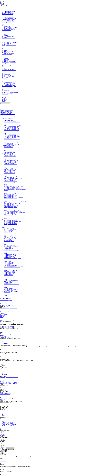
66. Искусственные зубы (6, 74)
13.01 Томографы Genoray (8, 260)
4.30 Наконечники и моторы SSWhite (10, 180)
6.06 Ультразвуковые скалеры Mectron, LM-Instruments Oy (14, 197)
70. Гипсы (4, 78)
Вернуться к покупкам (4, 463)
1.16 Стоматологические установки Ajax (11, 134)
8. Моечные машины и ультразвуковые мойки (10, 23)
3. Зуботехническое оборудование (8, 13)
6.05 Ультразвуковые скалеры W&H (10, 196)
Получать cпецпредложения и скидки (8, 449)
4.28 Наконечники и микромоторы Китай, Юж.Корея (13, 178)
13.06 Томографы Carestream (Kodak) (10, 265)
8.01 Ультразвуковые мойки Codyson (10, 220)
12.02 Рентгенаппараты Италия (9, 253)
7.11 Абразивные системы (8, 217)
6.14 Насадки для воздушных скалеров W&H (12, 203)
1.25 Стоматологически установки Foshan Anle (12, 139)
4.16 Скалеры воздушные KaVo (9, 167)
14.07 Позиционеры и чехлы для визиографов (12, 277)
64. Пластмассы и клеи (6, 72)
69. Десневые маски (5, 77)
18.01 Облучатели (7, 292)
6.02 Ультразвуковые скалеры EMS (10, 193)
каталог (1, 9)
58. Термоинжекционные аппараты (8, 66)
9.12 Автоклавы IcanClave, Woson (10, 238)
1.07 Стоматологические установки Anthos (11, 126)
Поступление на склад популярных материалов (8, 308)
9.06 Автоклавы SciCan (8, 233)
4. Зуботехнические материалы (7, 14)
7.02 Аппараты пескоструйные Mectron (11, 209)
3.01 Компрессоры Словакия (9, 146)
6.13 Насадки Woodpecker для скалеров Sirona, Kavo (13, 202)
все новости (2, 312)
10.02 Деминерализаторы (8, 248)
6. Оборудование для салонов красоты (8, 425)
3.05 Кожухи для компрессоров (9, 149)
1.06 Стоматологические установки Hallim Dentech (13, 125)
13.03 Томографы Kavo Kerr (9, 262)
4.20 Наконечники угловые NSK (9, 171)
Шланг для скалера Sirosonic (5, 394)
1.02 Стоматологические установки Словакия (12, 122)
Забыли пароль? (3, 434)
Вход (1, 7)
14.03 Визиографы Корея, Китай (9, 274)
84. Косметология (5, 94)
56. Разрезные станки (6, 64)
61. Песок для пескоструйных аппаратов (9, 70)
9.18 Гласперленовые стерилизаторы (10, 243)
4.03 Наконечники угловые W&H (10, 156)
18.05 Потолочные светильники (9, 295)
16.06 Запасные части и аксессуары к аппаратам (12, 286)
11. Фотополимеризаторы (6, 26)
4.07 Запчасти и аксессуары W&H (10, 159)
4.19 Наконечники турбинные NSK (10, 170)
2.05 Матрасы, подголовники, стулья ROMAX (12, 144)
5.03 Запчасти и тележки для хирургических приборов (13, 186)
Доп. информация (5, 343)
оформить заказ (10, 463)
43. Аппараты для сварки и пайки (8, 53)
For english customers (3, 428)
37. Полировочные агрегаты (7, 47)
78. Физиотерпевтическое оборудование (9, 86)
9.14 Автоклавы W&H (8, 240)
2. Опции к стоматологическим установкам (9, 18)
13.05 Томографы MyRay (8, 264)
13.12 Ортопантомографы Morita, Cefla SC (11, 269)
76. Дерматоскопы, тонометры (7, 84)
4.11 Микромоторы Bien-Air (9, 163)
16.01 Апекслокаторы (8, 282)
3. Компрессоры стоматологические (8, 19)
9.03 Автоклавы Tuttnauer (8, 230)
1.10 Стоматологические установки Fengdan (11, 129)
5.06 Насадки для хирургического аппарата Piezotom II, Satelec (15, 189)
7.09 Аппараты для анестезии (9, 216)
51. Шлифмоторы (5, 60)
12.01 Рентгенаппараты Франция (10, 252)
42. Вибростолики (5, 52)
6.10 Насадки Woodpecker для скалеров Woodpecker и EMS (14, 200)
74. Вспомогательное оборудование (8, 82)
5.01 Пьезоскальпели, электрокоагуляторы (11, 184)
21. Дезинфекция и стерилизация (8, 36)
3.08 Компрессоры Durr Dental (9, 152)
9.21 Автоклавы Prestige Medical (9, 245)
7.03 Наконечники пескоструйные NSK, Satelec (12, 210)
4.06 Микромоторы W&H (8, 158)
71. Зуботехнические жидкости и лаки (8, 79)
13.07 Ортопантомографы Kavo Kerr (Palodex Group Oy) (13, 266)
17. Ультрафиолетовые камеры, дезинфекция (10, 289)
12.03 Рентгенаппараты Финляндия (10, 254)
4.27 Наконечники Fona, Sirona (9, 177)
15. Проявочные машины (6, 30)
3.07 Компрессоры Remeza (8, 151)
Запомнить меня (4, 433)
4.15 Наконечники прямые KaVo (9, 166)
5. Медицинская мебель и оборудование (9, 424)
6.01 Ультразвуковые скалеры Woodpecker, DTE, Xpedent (13, 192)
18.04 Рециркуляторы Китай (9, 294)
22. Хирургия (4, 37)
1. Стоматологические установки (8, 17)
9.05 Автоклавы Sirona (8, 232)
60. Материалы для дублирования (8, 69)
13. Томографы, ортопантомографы (8, 28)
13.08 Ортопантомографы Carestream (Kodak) (12, 267)
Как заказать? (4, 97)
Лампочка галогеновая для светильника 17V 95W (8, 388)
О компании (4, 99)
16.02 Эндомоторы (7, 283)
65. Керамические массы (6, 73)
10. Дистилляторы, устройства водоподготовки (10, 25)
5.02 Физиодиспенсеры (8, 185)
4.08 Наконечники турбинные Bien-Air (11, 160)
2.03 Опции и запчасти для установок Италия (12, 142)
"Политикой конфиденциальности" (19, 429)
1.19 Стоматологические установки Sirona (11, 137)
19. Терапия (4, 34)
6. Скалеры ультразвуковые (7, 22)
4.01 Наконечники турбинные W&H (10, 154)
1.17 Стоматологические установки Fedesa (11, 135)
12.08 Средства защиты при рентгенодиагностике (12, 258)
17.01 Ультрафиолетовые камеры (9, 290)
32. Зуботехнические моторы (7, 43)
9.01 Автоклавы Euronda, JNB (9, 228)
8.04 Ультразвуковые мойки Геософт (10, 223)
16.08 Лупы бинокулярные (8, 288)
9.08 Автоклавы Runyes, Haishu (9, 234)
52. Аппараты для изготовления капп (8, 61)
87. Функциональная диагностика (8, 89)
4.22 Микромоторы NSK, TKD (9, 173)
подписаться (2, 399)
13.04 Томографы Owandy (8, 263)
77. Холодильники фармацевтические (8, 85)
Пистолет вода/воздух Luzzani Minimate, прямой (8, 383)
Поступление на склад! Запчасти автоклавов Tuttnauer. (9, 311)
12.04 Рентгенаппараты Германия (10, 255)
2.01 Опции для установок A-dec (10, 140)
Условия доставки (3, 337)
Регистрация (5, 7)
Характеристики (5, 342)
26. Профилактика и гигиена (7, 40)
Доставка (4, 98)
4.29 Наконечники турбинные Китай (10, 179)
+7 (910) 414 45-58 (3, 5)
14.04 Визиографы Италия (8, 275)
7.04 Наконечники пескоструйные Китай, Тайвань (13, 211)
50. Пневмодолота (5, 59)
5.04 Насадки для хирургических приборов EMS (12, 187)
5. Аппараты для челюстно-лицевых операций (10, 21)
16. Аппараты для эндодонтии (7, 281)
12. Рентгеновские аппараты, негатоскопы (9, 27)
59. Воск (3, 68)
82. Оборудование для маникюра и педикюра (10, 92)
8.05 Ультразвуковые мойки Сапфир (10, 224)
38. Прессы (4, 48)
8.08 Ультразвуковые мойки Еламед (10, 226)
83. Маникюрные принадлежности (8, 93)
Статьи (3, 101)
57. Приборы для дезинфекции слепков (9, 65)
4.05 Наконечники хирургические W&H (11, 157)
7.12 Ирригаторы (7, 218)
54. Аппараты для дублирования (7, 63)
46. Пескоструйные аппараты (7, 55)
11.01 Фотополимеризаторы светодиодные (11, 250)
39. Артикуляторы (5, 49)
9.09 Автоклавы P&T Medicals (9, 235)
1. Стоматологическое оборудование (8, 11)
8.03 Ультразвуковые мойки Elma (10, 222)
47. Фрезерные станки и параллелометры (9, 56)
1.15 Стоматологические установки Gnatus (11, 133)
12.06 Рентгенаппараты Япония (9, 257)
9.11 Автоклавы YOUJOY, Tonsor (10, 237)
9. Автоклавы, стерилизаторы (7, 24)
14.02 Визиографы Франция (9, 273)
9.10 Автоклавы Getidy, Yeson (9, 236)
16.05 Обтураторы (7, 285)
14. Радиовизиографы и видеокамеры (8, 29)
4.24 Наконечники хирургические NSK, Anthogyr (12, 174)
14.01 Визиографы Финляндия (9, 272)
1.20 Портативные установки (9, 138)
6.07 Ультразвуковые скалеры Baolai (10, 198)
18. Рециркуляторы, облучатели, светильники (10, 32)
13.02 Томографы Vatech (8, 261)
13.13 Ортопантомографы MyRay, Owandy (11, 270)
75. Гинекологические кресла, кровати (8, 83)
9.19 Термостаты (7, 244)
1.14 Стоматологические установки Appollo (11, 132)
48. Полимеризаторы (5, 57)
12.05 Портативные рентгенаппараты (10, 256)
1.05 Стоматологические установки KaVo (11, 124)
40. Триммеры (4, 50)
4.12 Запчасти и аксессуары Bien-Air (10, 164)
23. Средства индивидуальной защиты (8, 38)
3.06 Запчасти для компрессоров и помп (11, 150)
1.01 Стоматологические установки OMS (11, 121)
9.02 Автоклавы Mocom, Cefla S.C (10, 229)
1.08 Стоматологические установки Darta (11, 127)
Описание (4, 341)
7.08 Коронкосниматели (8, 215)
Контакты (4, 100)
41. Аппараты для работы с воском (8, 51)
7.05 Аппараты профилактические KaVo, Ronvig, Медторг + (14, 212)
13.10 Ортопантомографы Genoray (10, 268)
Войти (2, 436)
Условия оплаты (9, 337)
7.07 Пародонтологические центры (10, 214)
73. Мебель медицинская (6, 81)
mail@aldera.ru (2, 3)
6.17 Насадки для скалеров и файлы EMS (11, 206)
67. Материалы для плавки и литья (8, 75)
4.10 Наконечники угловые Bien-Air (10, 162)
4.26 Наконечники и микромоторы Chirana (11, 176)
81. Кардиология (5, 88)
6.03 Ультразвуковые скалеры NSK (10, 194)
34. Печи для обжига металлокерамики (9, 45)
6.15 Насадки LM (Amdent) (8, 204)
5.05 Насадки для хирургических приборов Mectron (13, 188)
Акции (3, 96)
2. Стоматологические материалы (8, 12)
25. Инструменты (5, 39)
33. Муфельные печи (5, 44)
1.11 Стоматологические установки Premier (11, 130)
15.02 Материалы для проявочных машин (11, 280)
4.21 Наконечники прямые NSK (9, 172)
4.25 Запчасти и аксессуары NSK (10, 175)
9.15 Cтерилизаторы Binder (9, 241)
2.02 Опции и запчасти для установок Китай (12, 141)
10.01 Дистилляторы (7, 247)
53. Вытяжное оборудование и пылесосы (9, 62)
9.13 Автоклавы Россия (8, 239)
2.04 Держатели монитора (8, 143)
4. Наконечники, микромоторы (7, 20)
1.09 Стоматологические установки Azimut (11, 128)
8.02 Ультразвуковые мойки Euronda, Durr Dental (12, 221)
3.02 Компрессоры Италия (8, 147)
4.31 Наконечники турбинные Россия (10, 181)
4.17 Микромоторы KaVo (8, 168)
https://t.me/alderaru (9, 404)
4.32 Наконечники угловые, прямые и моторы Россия (13, 182)
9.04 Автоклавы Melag (8, 231)
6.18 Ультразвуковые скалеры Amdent (10, 207)
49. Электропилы (5, 58)
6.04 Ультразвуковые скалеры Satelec (10, 195)
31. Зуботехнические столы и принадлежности (10, 42)
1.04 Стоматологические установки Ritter (11, 123)
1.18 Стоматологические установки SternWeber (12, 136)
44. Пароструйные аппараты (7, 54)
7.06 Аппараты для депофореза (9, 213)
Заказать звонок (3, 336)
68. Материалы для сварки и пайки (8, 76)
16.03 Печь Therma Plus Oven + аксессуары (11, 284)
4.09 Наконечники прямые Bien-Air (10, 161)
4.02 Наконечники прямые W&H (10, 155)
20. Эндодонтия (5, 35)
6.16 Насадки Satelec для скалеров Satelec (11, 205)
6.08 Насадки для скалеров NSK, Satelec (11, 199)
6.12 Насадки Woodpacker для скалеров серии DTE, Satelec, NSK (15, 201)
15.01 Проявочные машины (9, 279)
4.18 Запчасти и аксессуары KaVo (10, 169)
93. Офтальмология (5, 90)
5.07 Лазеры (6, 190)
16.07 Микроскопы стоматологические (11, 287)
